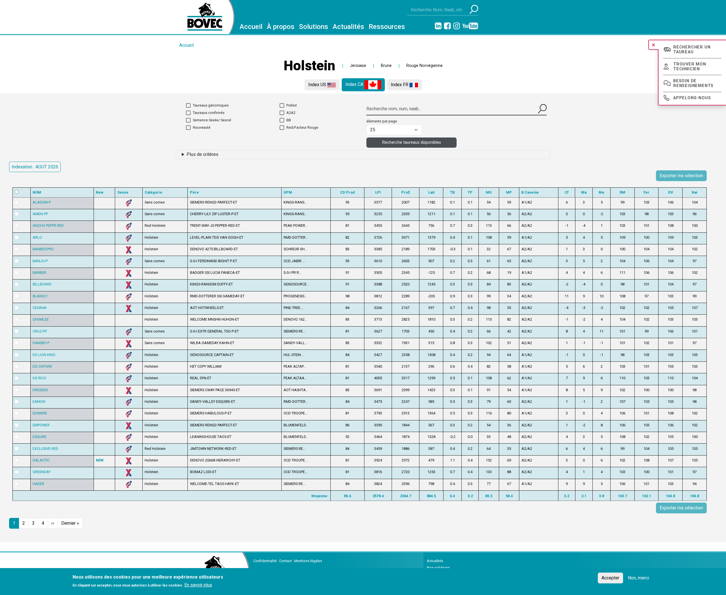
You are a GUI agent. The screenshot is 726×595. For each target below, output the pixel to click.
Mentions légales (308, 561)
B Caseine (530, 192)
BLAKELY (40, 296)
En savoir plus (198, 585)
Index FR (400, 84)
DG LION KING (44, 355)
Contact (285, 561)
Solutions (313, 27)
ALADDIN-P (42, 202)
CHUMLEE (41, 319)
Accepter (610, 578)
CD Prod (347, 192)
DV (670, 192)
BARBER (39, 272)
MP (509, 192)
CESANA (40, 308)
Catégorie (153, 192)
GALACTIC (41, 460)
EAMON (39, 401)
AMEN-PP (40, 214)
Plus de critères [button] (202, 154)
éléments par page (381, 121)
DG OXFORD (42, 366)
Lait (431, 192)
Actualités (348, 27)
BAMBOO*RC (43, 249)
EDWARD (40, 413)
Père (194, 192)
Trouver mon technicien (689, 66)
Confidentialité (265, 561)
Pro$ (405, 192)
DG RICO (39, 378)
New (99, 192)
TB (452, 192)
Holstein (309, 66)
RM (622, 192)
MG (489, 192)
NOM (40, 192)
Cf (567, 192)
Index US (317, 84)
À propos (280, 27)
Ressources (387, 27)
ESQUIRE (40, 437)
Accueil (251, 27)
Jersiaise (358, 65)
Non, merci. (639, 578)
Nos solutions (438, 568)
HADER (38, 484)
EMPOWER (41, 425)
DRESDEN (40, 390)
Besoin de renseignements (693, 83)
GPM (288, 192)
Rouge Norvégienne (424, 65)
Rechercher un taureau (691, 49)
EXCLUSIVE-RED (45, 448)
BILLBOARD (42, 284)
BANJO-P (40, 261)
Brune (386, 65)
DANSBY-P (41, 343)
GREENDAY (41, 472)
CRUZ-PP (40, 331)
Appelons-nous (692, 98)
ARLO (37, 237)
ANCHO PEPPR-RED (48, 225)
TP (470, 192)
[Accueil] (202, 17)
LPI (378, 192)
